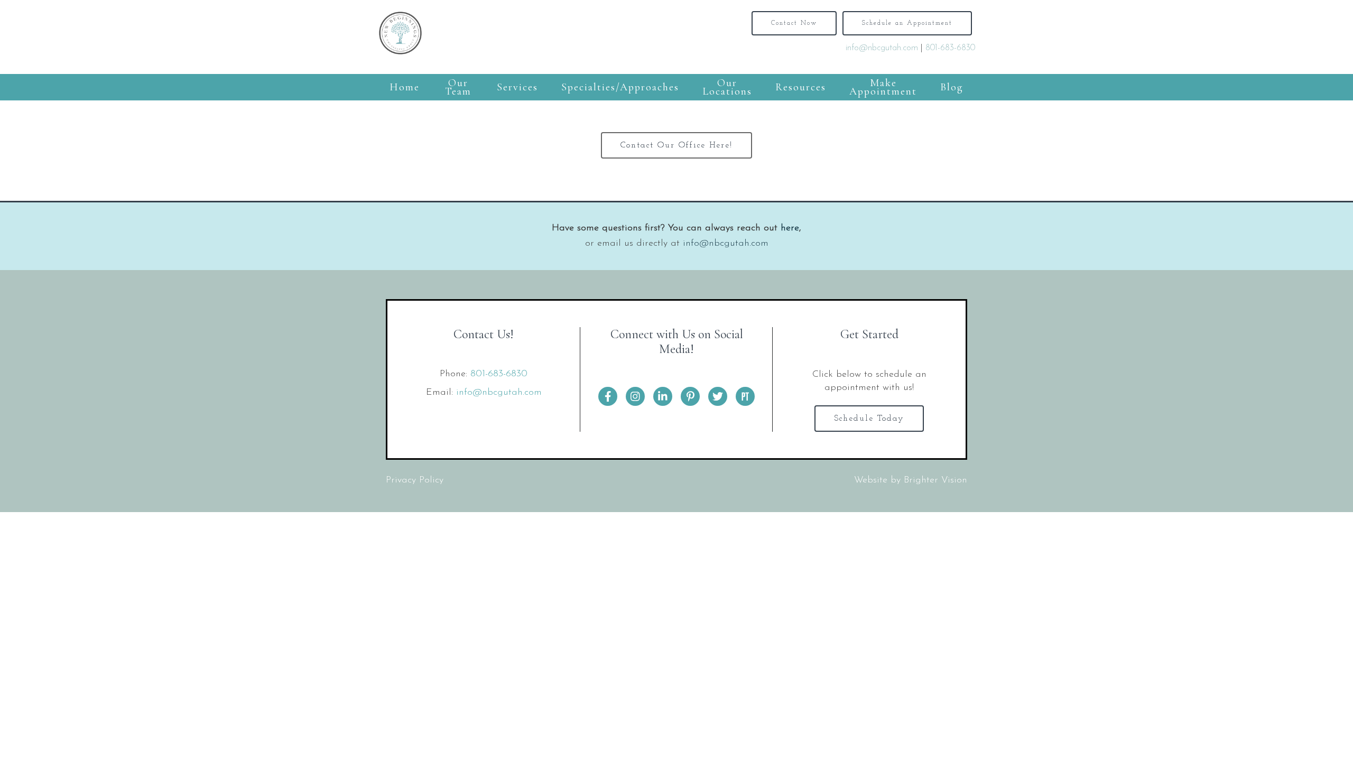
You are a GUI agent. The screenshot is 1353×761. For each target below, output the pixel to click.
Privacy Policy (414, 480)
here (790, 228)
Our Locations (727, 87)
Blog (951, 87)
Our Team (458, 87)
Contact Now (794, 23)
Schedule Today (869, 418)
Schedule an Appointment (907, 23)
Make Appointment (883, 87)
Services (517, 87)
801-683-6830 (950, 48)
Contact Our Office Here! (676, 145)
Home (405, 87)
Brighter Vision (935, 480)
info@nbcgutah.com (882, 48)
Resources (800, 87)
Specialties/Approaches (620, 87)
